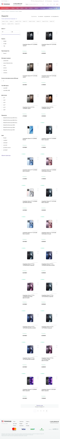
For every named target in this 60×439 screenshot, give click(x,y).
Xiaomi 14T (17, 23)
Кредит (21, 423)
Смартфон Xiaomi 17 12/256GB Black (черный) (30, 390)
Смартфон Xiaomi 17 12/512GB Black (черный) (49, 390)
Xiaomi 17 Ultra (5, 21)
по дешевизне (47, 16)
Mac (26, 8)
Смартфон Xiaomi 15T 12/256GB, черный (30, 45)
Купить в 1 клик (35, 53)
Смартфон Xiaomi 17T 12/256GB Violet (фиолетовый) (49, 170)
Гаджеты (36, 8)
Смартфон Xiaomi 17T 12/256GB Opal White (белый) (30, 202)
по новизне (40, 16)
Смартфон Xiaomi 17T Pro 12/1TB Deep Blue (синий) (28, 358)
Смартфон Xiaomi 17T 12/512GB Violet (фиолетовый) (49, 233)
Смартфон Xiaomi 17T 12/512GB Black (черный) (49, 202)
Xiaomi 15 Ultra (32, 21)
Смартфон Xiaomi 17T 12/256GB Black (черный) (49, 139)
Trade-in (27, 421)
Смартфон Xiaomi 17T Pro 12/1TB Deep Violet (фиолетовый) (47, 359)
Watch (22, 8)
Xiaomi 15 (38, 21)
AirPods (30, 8)
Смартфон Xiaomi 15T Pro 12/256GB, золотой (47, 108)
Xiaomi (16, 11)
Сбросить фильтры (6, 155)
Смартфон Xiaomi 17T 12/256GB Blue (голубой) (30, 170)
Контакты (21, 425)
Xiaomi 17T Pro (18, 21)
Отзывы (27, 425)
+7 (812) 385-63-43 (17, 3)
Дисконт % (14, 9)
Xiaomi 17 (12, 21)
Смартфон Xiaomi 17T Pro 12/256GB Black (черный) (28, 264)
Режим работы (56, 1)
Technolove (4, 423)
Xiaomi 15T (52, 21)
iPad (17, 8)
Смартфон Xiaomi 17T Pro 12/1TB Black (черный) (47, 327)
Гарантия (21, 421)
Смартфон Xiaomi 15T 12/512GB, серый (30, 76)
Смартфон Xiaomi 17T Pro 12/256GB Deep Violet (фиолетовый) (28, 296)
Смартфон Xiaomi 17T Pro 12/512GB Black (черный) (47, 296)
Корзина (53, 8)
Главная (3, 11)
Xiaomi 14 (4, 23)
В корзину (30, 56)
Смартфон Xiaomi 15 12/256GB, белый (30, 139)
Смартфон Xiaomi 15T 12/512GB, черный (49, 45)
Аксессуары (42, 8)
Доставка (15, 423)
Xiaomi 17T (25, 21)
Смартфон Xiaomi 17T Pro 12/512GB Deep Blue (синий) (29, 327)
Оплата (14, 425)
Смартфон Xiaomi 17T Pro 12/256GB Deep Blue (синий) (48, 264)
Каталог (7, 11)
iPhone (13, 8)
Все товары (5, 8)
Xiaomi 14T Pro (10, 23)
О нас (14, 421)
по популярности (55, 16)
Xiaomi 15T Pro (45, 21)
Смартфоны (12, 11)
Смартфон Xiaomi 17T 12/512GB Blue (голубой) (30, 233)
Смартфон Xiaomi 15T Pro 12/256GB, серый (28, 108)
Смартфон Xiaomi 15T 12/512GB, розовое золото (49, 76)
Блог (27, 423)
